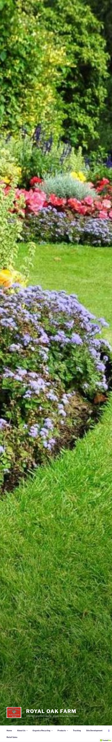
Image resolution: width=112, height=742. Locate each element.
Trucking (77, 730)
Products (62, 730)
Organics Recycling (41, 730)
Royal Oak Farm (51, 711)
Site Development (94, 730)
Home (9, 730)
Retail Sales (12, 737)
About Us (21, 730)
